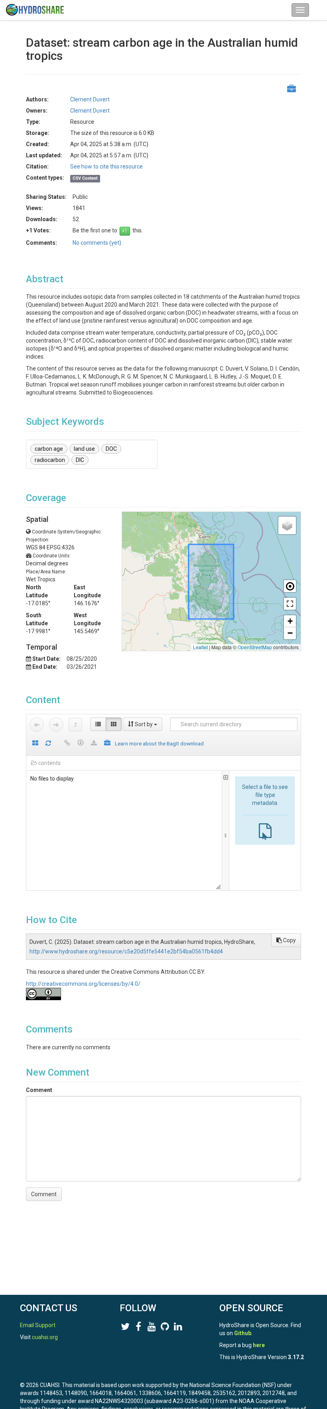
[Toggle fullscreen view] (290, 604)
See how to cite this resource (106, 166)
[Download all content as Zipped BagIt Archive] (107, 743)
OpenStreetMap (255, 647)
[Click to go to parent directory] (75, 724)
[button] (287, 525)
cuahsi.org (45, 1337)
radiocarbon (50, 460)
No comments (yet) (97, 243)
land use (84, 449)
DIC (80, 460)
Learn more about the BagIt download (159, 743)
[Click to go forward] (56, 724)
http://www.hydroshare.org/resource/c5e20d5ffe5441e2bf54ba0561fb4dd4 (126, 951)
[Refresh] (48, 743)
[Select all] (35, 743)
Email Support (37, 1325)
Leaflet (200, 647)
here (259, 1345)
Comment (39, 1090)
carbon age (49, 449)
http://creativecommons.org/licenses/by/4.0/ (83, 984)
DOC (111, 449)
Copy (289, 940)
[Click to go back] (37, 724)
